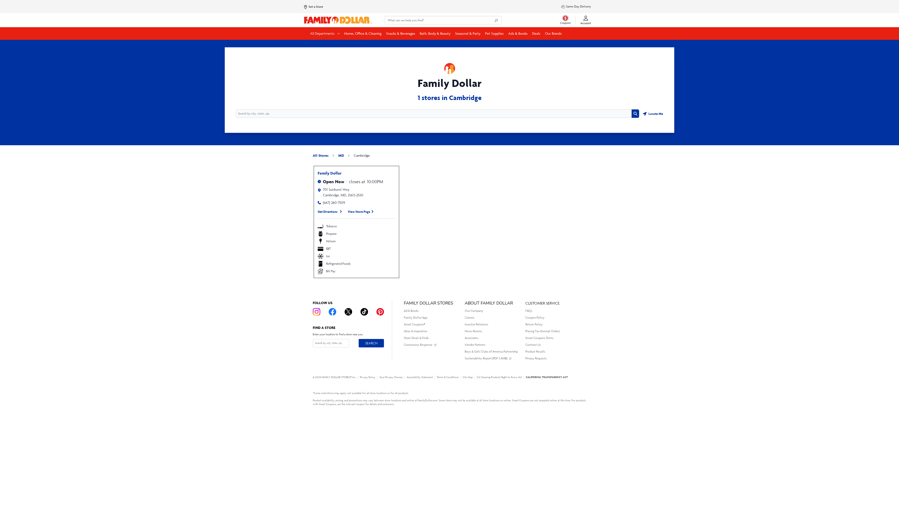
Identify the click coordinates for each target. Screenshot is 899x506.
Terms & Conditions (448, 377)
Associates (471, 338)
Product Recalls (535, 351)
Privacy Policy (367, 377)
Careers (469, 318)
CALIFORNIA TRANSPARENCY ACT (547, 377)
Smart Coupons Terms (539, 338)
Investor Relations (476, 324)
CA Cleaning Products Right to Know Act (499, 377)
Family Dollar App (415, 318)
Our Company (474, 311)
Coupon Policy (535, 318)
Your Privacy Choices (391, 377)
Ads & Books (517, 33)
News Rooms (473, 331)
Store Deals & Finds (416, 338)
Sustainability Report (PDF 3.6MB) (486, 358)
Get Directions (328, 211)
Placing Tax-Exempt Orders (542, 331)
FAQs (528, 311)
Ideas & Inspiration (415, 331)
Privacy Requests (536, 358)
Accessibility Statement (420, 377)
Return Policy (534, 324)
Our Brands (553, 33)
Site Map (468, 377)
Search (371, 343)
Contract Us (533, 345)
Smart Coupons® (414, 324)
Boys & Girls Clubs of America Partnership (491, 351)
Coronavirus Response (418, 345)
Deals (536, 33)
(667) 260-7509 (334, 202)
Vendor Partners (475, 345)
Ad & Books (411, 311)
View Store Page (359, 211)
